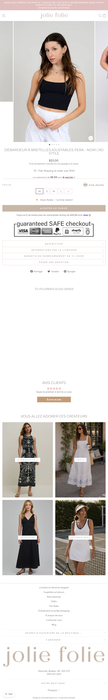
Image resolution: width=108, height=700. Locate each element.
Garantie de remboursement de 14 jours (54, 256)
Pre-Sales (54, 606)
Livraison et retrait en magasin (54, 587)
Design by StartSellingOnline (45, 697)
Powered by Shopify (66, 697)
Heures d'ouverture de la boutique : (53, 633)
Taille (53, 185)
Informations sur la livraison (54, 250)
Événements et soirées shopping (53, 610)
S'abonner (53, 640)
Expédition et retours (54, 592)
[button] (54, 177)
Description (54, 244)
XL (68, 191)
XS (39, 191)
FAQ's (54, 601)
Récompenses (54, 596)
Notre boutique (53, 683)
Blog (54, 624)
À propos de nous (54, 615)
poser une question (54, 262)
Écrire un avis (54, 399)
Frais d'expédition (37, 163)
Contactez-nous (54, 620)
